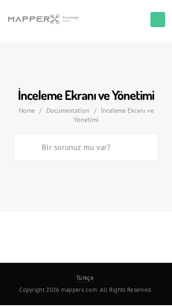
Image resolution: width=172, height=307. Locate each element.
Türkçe (85, 278)
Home (27, 110)
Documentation (67, 110)
